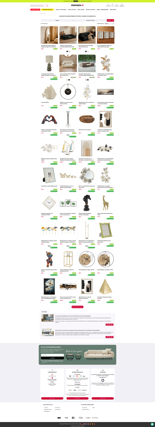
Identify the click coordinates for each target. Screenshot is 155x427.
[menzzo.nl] (86, 424)
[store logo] (77, 5)
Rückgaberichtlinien (48, 409)
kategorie (57, 20)
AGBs (93, 407)
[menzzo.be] (90, 424)
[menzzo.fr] (80, 424)
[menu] (77, 9)
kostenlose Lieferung (90, 20)
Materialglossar (47, 411)
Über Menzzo (84, 407)
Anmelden (52, 358)
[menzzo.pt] (94, 424)
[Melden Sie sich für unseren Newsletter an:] (52, 355)
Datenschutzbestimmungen (53, 360)
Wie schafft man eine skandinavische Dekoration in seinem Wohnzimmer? (77, 330)
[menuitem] (35, 10)
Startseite (41, 13)
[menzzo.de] (82, 424)
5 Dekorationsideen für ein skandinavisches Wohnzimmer (73, 316)
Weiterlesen (110, 324)
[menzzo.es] (92, 424)
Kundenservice (58, 409)
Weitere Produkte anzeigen (77, 306)
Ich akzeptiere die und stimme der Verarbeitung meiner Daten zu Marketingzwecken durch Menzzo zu (52, 361)
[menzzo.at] (88, 424)
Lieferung (46, 407)
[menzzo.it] (84, 424)
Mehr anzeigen (52, 398)
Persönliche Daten (85, 409)
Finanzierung (57, 407)
